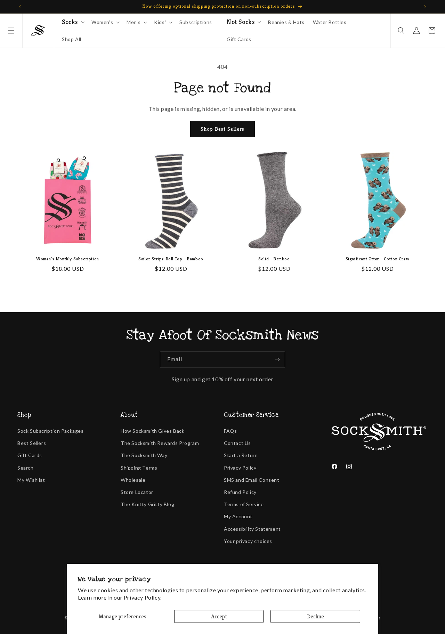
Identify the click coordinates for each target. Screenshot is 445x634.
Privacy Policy (240, 468)
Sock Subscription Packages (50, 431)
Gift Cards (29, 455)
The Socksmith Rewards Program (160, 443)
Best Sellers (31, 443)
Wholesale (133, 480)
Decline (315, 616)
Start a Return (241, 455)
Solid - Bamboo (274, 259)
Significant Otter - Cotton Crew (378, 259)
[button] (11, 30)
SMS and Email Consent (252, 480)
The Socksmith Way (144, 455)
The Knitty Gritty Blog (147, 504)
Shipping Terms (139, 468)
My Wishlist (31, 480)
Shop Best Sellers (222, 128)
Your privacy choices (248, 541)
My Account (238, 516)
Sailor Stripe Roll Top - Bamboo (170, 259)
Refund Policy (240, 492)
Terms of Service (244, 504)
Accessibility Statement (252, 529)
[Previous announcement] (19, 6)
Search (25, 468)
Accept (219, 616)
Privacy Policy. (143, 597)
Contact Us (237, 443)
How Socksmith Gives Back (152, 431)
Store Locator (137, 492)
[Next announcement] (425, 6)
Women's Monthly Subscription (67, 259)
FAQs (230, 431)
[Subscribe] (277, 359)
